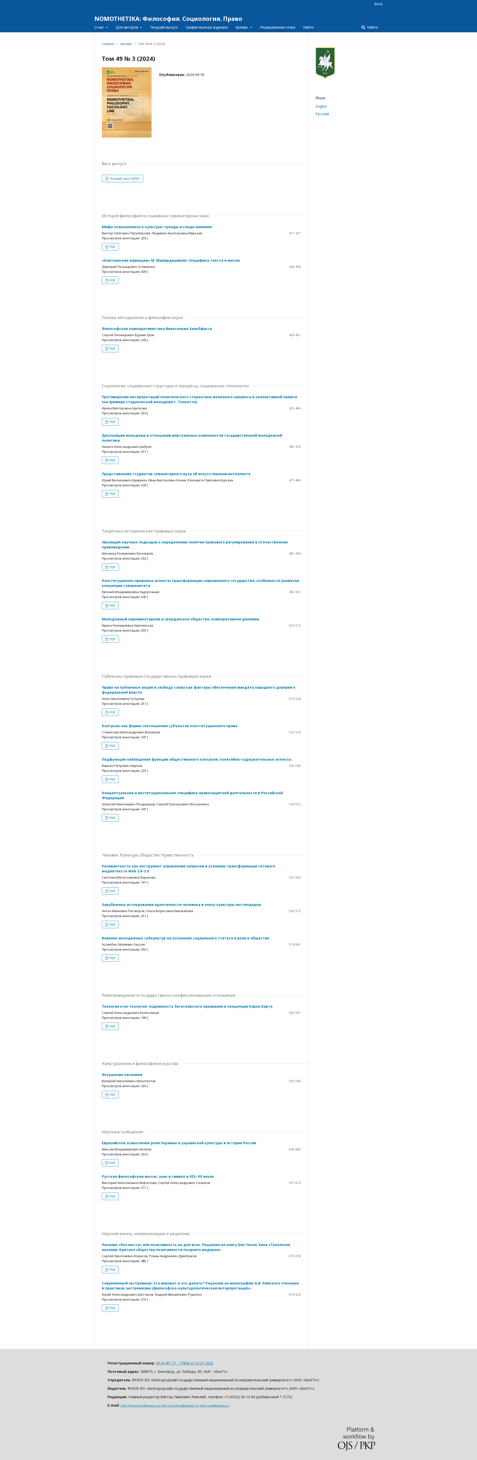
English (321, 106)
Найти (308, 27)
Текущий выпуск (164, 27)
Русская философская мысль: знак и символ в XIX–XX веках (158, 1176)
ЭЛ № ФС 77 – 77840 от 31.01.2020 (184, 1363)
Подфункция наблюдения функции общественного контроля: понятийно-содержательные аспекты (196, 759)
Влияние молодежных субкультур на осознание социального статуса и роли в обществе (185, 938)
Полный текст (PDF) (124, 178)
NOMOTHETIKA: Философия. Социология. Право (168, 18)
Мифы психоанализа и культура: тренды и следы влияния (157, 226)
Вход (379, 3)
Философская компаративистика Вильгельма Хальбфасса (157, 328)
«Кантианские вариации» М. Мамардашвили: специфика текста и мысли (171, 260)
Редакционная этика (277, 27)
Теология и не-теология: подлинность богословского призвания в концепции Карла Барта (187, 1006)
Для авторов (127, 27)
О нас (99, 27)
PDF (112, 247)
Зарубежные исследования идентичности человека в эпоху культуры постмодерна (181, 904)
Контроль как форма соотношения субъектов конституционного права (170, 725)
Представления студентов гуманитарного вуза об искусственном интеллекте (176, 473)
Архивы (242, 27)
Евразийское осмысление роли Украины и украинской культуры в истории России (179, 1142)
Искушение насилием (122, 1074)
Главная (108, 43)
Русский (322, 113)
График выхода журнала (207, 27)
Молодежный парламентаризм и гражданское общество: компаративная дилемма (180, 619)
